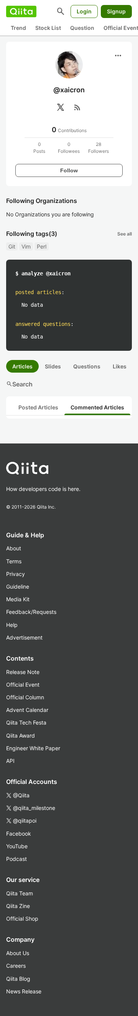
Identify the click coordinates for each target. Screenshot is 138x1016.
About (13, 548)
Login (84, 11)
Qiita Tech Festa (26, 722)
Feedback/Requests (31, 612)
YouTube (17, 846)
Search (19, 384)
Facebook (18, 833)
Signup (116, 11)
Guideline (17, 586)
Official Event (22, 684)
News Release (23, 991)
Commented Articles (97, 407)
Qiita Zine (18, 906)
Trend (18, 28)
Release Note (22, 672)
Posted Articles (38, 407)
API (10, 761)
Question (82, 28)
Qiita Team (19, 893)
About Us (17, 953)
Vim (26, 246)
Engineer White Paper (33, 748)
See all (124, 234)
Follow (69, 170)
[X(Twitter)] (60, 107)
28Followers (98, 147)
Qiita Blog (18, 978)
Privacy (15, 574)
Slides (53, 366)
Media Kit (18, 599)
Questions (86, 366)
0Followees (69, 147)
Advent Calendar (27, 710)
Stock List (48, 28)
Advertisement (24, 637)
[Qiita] (21, 11)
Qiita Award (20, 735)
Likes (120, 366)
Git (11, 246)
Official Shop (22, 918)
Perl (41, 246)
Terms (13, 561)
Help (12, 625)
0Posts (39, 147)
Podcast (16, 859)
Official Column (25, 697)
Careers (16, 965)
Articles (22, 366)
